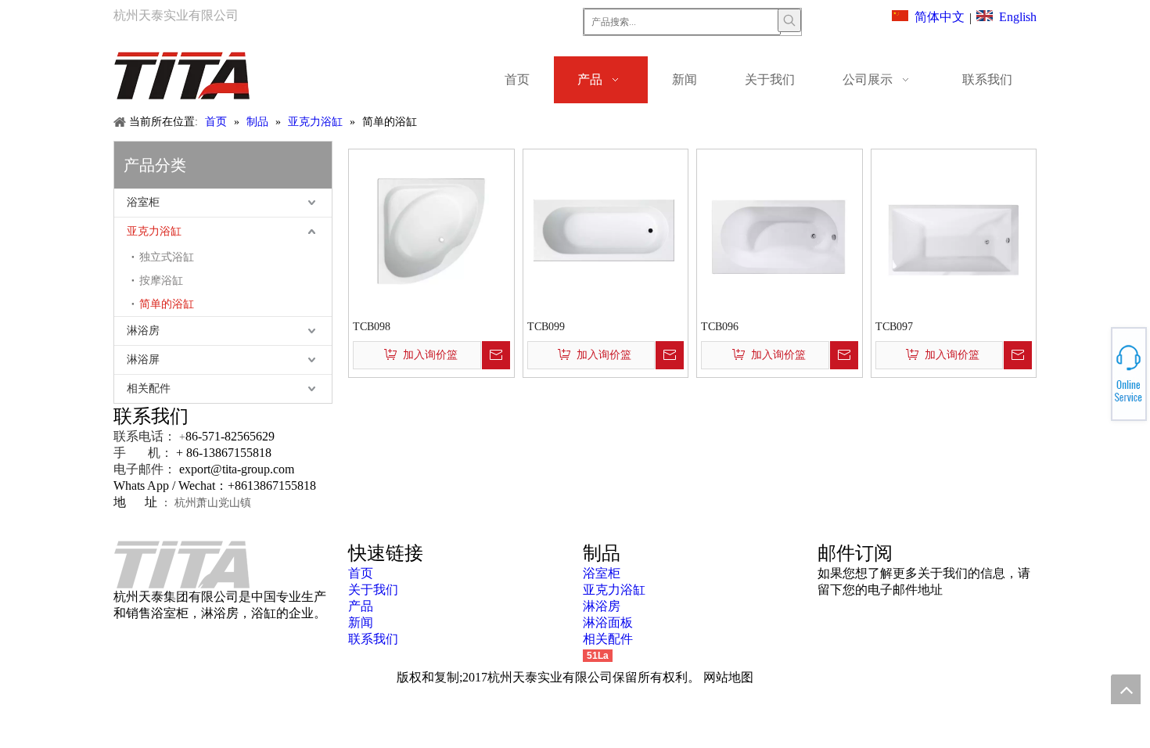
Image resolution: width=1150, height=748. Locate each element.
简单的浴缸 (166, 304)
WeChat (1092, 365)
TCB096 (720, 327)
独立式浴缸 (166, 257)
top (1126, 689)
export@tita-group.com (236, 469)
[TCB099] (606, 230)
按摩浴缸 (161, 280)
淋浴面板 (608, 622)
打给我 (1092, 374)
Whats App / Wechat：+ (174, 485)
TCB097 (894, 327)
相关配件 (149, 388)
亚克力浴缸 (154, 231)
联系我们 (373, 639)
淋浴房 (143, 330)
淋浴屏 (143, 359)
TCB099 (546, 327)
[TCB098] (431, 230)
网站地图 (728, 677)
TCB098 (371, 327)
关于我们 (373, 589)
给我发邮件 (1094, 378)
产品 (360, 606)
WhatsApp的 (1094, 369)
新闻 (360, 622)
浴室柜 (143, 202)
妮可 (1092, 383)
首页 (360, 573)
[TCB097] (954, 230)
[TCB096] (779, 230)
